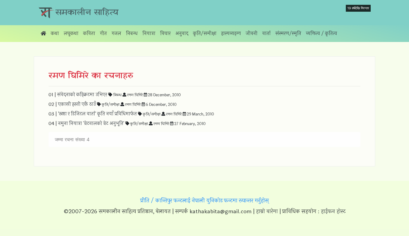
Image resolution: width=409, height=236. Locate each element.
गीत (103, 33)
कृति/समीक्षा (204, 33)
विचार (165, 33)
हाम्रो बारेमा (267, 211)
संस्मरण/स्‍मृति (288, 33)
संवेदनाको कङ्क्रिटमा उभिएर (82, 94)
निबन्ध (132, 33)
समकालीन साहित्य (87, 12)
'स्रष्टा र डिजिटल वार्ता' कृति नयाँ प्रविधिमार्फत (97, 114)
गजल (116, 33)
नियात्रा (149, 33)
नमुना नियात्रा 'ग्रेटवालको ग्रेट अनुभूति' (91, 123)
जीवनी (251, 33)
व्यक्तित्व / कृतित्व (321, 33)
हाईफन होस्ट (333, 211)
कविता (89, 33)
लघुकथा (71, 33)
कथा (55, 33)
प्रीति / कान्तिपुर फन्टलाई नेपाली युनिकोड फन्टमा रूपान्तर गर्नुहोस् (204, 200)
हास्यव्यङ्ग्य (231, 33)
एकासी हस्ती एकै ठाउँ (77, 104)
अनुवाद (181, 33)
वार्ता (266, 33)
